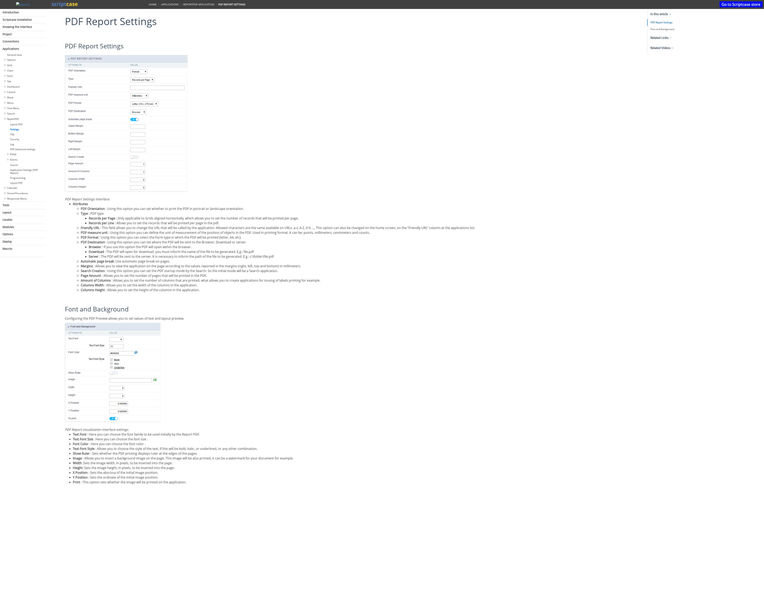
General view (14, 55)
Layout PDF (16, 124)
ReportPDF (13, 119)
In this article (659, 14)
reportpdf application (198, 4)
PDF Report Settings (661, 22)
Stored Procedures (17, 193)
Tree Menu (13, 108)
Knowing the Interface (17, 27)
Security (14, 139)
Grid (9, 65)
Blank (10, 97)
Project (7, 34)
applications (170, 4)
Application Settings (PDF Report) (24, 171)
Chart (10, 70)
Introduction (11, 12)
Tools (6, 205)
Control (11, 92)
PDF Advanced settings (22, 149)
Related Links (659, 38)
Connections (11, 41)
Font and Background (662, 29)
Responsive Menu (17, 198)
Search (11, 113)
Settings (14, 129)
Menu (10, 103)
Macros (7, 249)
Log (12, 144)
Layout (7, 212)
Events (14, 159)
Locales (7, 219)
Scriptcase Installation (17, 20)
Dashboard (13, 86)
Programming (17, 178)
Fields (13, 154)
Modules (8, 227)
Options (11, 60)
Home (153, 4)
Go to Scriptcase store (741, 4)
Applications (11, 49)
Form (10, 76)
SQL (12, 134)
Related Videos (660, 48)
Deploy (7, 241)
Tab (9, 81)
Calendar (12, 188)
